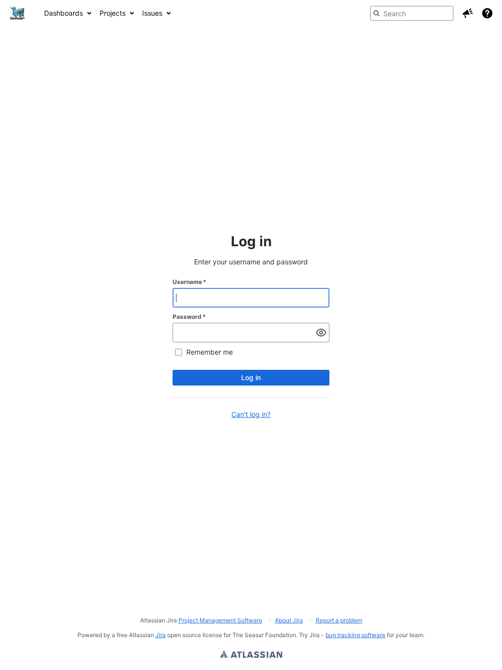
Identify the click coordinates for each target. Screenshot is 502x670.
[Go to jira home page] (17, 13)
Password (189, 316)
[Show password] (321, 332)
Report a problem (339, 620)
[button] (468, 13)
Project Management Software (220, 620)
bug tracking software (355, 635)
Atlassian (251, 655)
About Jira (289, 620)
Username (189, 281)
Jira (160, 635)
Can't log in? (251, 414)
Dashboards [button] (63, 13)
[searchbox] (412, 13)
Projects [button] (113, 13)
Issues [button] (152, 13)
